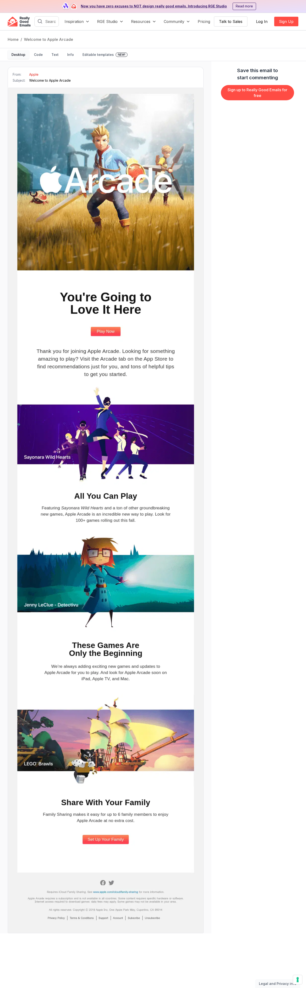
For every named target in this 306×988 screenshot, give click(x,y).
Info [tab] (70, 55)
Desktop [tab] (18, 55)
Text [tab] (55, 55)
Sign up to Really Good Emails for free (257, 92)
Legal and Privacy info (277, 984)
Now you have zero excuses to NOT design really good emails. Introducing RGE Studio (154, 6)
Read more (244, 6)
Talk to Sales (230, 21)
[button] (77, 21)
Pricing (204, 21)
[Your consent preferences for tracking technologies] (297, 979)
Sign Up (286, 21)
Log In (262, 21)
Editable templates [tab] (103, 55)
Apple (33, 74)
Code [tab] (38, 55)
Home (13, 39)
